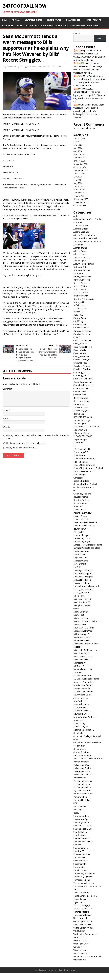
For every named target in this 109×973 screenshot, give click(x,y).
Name (6, 410)
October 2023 (79, 205)
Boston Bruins (80, 283)
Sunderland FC (80, 864)
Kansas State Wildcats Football (87, 544)
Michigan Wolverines (82, 630)
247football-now (34, 66)
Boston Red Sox (81, 289)
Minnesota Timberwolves (85, 650)
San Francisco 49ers (82, 825)
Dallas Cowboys (80, 398)
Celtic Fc (77, 337)
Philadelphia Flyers (81, 771)
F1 (74, 445)
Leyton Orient (79, 563)
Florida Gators (79, 455)
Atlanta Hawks (80, 254)
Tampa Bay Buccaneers (84, 873)
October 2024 (79, 167)
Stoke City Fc (79, 857)
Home (4, 20)
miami (76, 608)
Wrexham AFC (79, 959)
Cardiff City (78, 321)
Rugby (76, 812)
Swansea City (79, 867)
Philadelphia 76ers (81, 765)
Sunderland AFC (80, 860)
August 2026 (79, 138)
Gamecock (78, 477)
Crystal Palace (54, 20)
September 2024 (81, 170)
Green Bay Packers (82, 493)
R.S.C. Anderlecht (81, 806)
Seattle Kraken (80, 832)
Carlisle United (79, 324)
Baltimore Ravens (81, 270)
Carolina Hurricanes (82, 331)
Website (6, 427)
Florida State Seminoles (84, 465)
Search (76, 33)
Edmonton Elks (80, 429)
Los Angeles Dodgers (83, 576)
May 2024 (77, 183)
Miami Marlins (79, 624)
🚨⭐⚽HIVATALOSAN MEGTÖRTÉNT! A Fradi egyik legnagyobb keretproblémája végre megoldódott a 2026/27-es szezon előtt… (89, 95)
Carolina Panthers (81, 334)
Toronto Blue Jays (81, 905)
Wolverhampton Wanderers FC (87, 956)
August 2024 (79, 173)
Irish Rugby (78, 532)
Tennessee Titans (81, 879)
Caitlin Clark (78, 315)
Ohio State (78, 733)
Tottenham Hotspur (82, 915)
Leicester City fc (80, 560)
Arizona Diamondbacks (84, 235)
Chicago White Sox (82, 356)
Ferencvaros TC (80, 452)
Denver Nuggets (80, 410)
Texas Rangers (80, 899)
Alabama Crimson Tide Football (87, 219)
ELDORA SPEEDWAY (82, 436)
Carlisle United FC (81, 327)
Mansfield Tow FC (81, 602)
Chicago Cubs (79, 353)
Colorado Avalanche (82, 382)
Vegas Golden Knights (83, 927)
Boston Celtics (80, 286)
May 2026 (77, 148)
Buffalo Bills (51, 66)
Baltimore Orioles (81, 267)
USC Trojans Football (83, 921)
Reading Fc (78, 809)
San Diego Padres (81, 822)
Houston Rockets (81, 500)
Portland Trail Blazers (83, 793)
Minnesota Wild (80, 662)
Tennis (76, 889)
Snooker (77, 844)
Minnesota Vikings (81, 659)
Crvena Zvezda (80, 391)
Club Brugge (79, 372)
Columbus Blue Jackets (83, 385)
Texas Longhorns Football (85, 895)
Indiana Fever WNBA (82, 512)
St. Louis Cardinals (81, 854)
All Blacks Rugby (80, 225)
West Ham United (81, 943)
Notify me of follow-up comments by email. (26, 443)
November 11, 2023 (15, 66)
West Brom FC (80, 940)
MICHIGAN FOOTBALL (83, 627)
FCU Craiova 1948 (81, 449)
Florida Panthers (80, 461)
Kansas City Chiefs (81, 538)
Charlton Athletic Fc (82, 340)
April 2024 (77, 186)
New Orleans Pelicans (83, 691)
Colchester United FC (83, 378)
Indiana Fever (79, 509)
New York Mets (80, 707)
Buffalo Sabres (80, 308)
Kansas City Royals (82, 541)
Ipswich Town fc (93, 20)
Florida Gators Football (84, 458)
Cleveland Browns (81, 366)
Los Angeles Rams (81, 583)
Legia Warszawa (80, 557)
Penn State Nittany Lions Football (88, 758)
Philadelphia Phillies (82, 774)
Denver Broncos (80, 407)
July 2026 (77, 141)
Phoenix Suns (79, 777)
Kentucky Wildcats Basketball (86, 548)
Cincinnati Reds (80, 362)
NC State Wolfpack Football (86, 678)
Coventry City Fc (80, 388)
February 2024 (80, 192)
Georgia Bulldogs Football (85, 484)
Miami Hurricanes (81, 618)
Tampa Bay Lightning (83, 876)
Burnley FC (78, 311)
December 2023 (80, 199)
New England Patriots (83, 685)
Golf (75, 490)
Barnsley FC (78, 273)
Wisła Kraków (79, 950)
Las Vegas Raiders (81, 551)
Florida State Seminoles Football (88, 468)
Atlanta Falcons (80, 251)
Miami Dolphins (80, 611)
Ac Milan (16, 20)
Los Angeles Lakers (82, 579)
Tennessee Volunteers (83, 883)
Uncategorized (73, 20)
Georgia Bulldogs (81, 481)
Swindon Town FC (81, 870)
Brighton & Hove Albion (84, 299)
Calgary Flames (80, 318)
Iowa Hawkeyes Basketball (85, 522)
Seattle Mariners (80, 835)
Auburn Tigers (79, 260)
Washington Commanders (85, 934)
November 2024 (80, 164)
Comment (7, 388)
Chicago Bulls (79, 350)
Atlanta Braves (80, 247)
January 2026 (79, 160)
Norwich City (79, 723)
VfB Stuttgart (79, 931)
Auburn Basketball (81, 257)
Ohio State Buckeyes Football (87, 736)
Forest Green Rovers (82, 471)
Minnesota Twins (81, 653)
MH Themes (71, 970)
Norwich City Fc (80, 726)
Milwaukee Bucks (81, 640)
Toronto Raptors (81, 911)
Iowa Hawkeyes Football (84, 525)
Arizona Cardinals (81, 231)
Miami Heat (78, 615)
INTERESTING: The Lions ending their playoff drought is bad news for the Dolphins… (58, 26)
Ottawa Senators (81, 752)
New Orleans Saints (82, 694)
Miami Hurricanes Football (85, 621)
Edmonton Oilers (81, 433)
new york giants (80, 698)
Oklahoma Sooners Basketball (87, 742)
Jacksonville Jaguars (82, 535)
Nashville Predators (82, 675)
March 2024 (78, 189)
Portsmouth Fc (80, 797)
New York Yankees (82, 710)
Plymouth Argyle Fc (82, 790)
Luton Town (79, 595)
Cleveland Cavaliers (82, 369)
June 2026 (77, 145)
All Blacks (77, 222)
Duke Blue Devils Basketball (86, 426)
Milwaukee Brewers (82, 637)
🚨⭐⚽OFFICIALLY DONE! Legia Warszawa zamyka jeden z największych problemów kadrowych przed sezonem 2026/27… (88, 111)
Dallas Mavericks (81, 401)
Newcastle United (33, 20)
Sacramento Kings (81, 816)
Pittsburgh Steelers (82, 787)
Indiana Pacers (80, 516)
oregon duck (79, 745)
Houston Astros (80, 496)
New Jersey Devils (81, 688)
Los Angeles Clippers (82, 573)
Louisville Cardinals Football (86, 586)
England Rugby (80, 439)
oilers (75, 739)
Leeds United (79, 554)
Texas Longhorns (81, 892)
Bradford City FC (81, 295)
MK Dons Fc (79, 666)
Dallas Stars (78, 404)
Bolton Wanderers (81, 279)
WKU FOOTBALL (81, 953)
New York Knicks (81, 704)
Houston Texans (81, 503)
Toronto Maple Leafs (83, 908)
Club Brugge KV (80, 375)
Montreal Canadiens (82, 669)
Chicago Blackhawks (82, 347)
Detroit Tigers (79, 423)
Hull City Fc (78, 506)
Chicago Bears (80, 343)
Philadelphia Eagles (82, 768)
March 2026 (78, 154)
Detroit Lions (79, 414)
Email (5, 418)
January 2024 (79, 196)
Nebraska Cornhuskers (83, 682)
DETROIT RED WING (83, 417)
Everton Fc (78, 442)
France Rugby (79, 474)
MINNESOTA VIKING (82, 656)
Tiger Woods (79, 902)
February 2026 (80, 157)
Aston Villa (78, 244)
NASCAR (77, 672)
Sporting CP (78, 851)
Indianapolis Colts (81, 519)
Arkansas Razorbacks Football (87, 241)
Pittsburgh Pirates (81, 784)
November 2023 (80, 202)
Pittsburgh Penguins (82, 781)
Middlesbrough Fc (81, 634)
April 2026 (77, 151)
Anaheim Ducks (80, 228)
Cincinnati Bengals (81, 359)
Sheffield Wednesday (83, 841)
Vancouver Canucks (82, 924)
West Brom (7, 26)
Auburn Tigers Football (83, 263)
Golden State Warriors (83, 487)
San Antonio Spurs (81, 819)
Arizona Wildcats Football (85, 238)
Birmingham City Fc (82, 276)
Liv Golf (76, 567)
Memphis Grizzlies (81, 605)
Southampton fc (80, 848)
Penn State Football (82, 755)
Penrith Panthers (81, 761)
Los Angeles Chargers (83, 570)
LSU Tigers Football (82, 592)
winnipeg (77, 946)
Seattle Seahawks (81, 838)
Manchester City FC (82, 599)
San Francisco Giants (83, 828)
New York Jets (79, 701)
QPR (75, 803)
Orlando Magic (80, 749)
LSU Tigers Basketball (83, 589)
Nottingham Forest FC (83, 729)
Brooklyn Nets (80, 302)
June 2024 (77, 180)
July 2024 (77, 176)
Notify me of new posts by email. (21, 447)
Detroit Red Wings (81, 420)
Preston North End (82, 800)
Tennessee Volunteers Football (87, 886)
